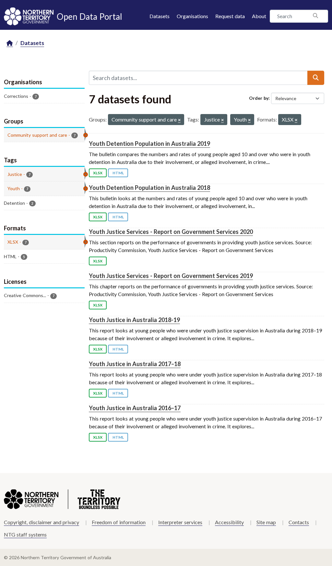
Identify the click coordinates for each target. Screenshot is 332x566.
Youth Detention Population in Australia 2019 (149, 143)
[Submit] (315, 78)
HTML (118, 172)
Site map (266, 522)
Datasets (159, 16)
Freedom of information (119, 522)
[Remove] (179, 120)
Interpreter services (180, 522)
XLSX (97, 172)
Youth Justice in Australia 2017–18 (135, 363)
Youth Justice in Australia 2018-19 (134, 319)
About (259, 16)
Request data (230, 16)
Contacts (299, 522)
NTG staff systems (25, 534)
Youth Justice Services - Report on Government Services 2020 (171, 231)
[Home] (9, 43)
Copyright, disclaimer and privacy (41, 522)
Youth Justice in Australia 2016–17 (135, 407)
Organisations (192, 16)
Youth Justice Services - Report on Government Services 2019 (171, 275)
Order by (258, 98)
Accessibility (229, 522)
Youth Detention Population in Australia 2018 (149, 187)
